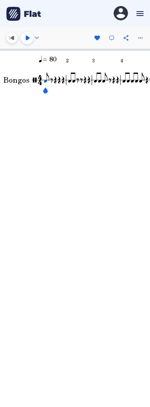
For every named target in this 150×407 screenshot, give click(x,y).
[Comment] (111, 38)
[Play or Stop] (27, 38)
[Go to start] (12, 38)
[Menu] (139, 13)
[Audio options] (37, 38)
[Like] (97, 38)
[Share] (126, 38)
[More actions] (140, 38)
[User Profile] (121, 14)
